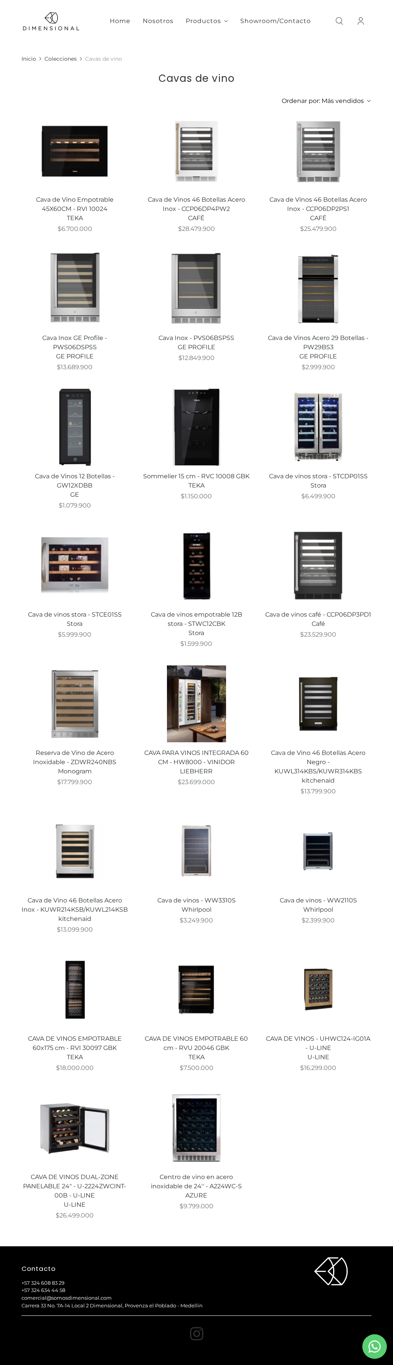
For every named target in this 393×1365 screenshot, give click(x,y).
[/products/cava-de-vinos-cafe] (318, 565)
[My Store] (51, 21)
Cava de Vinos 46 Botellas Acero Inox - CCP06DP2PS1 (318, 204)
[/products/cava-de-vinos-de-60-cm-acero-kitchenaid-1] (74, 851)
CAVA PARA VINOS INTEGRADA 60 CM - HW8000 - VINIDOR (196, 757)
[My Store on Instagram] (196, 1333)
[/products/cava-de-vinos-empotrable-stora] (196, 565)
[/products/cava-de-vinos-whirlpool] (318, 851)
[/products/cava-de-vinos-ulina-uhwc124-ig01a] (318, 989)
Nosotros (158, 21)
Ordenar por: (323, 100)
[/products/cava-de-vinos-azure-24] (196, 1128)
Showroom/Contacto (275, 21)
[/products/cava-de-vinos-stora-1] (74, 565)
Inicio (28, 58)
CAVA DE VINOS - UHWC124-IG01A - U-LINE (318, 1043)
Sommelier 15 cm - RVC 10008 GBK (196, 476)
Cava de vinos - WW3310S (196, 900)
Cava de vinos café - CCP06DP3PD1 (318, 614)
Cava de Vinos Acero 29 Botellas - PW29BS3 (318, 342)
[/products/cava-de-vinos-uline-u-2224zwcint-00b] (74, 1128)
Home (120, 21)
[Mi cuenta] (361, 21)
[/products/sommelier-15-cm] (196, 427)
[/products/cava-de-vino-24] (196, 703)
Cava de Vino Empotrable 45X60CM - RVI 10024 (75, 204)
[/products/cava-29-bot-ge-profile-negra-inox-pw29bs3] (318, 288)
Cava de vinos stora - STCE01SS (75, 614)
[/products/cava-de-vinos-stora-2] (318, 427)
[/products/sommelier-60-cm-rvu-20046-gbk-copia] (74, 150)
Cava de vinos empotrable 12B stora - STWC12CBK (196, 619)
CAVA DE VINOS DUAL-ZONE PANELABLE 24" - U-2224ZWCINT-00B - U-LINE (74, 1186)
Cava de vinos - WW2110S (318, 900)
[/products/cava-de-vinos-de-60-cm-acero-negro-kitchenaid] (318, 703)
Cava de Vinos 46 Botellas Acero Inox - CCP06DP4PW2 (196, 204)
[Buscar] (339, 21)
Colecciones (61, 58)
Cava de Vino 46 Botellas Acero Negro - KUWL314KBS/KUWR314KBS (318, 762)
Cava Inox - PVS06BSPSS (196, 338)
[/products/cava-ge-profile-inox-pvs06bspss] (196, 288)
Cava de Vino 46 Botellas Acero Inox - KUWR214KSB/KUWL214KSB (74, 905)
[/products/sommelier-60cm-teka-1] (74, 989)
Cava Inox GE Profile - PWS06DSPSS (74, 342)
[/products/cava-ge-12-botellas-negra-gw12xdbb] (74, 427)
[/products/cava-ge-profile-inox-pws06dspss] (74, 288)
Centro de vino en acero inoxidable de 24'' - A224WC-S (196, 1181)
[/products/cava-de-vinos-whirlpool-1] (196, 851)
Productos (203, 21)
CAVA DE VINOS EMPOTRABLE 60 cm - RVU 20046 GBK (196, 1043)
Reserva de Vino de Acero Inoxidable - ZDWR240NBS (74, 757)
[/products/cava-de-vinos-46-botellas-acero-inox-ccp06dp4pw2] (196, 150)
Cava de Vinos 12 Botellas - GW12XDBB (75, 481)
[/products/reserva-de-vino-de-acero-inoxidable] (74, 703)
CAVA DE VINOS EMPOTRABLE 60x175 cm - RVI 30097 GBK (75, 1043)
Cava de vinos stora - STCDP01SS (318, 476)
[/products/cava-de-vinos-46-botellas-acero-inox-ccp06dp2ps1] (318, 150)
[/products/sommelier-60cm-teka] (196, 989)
